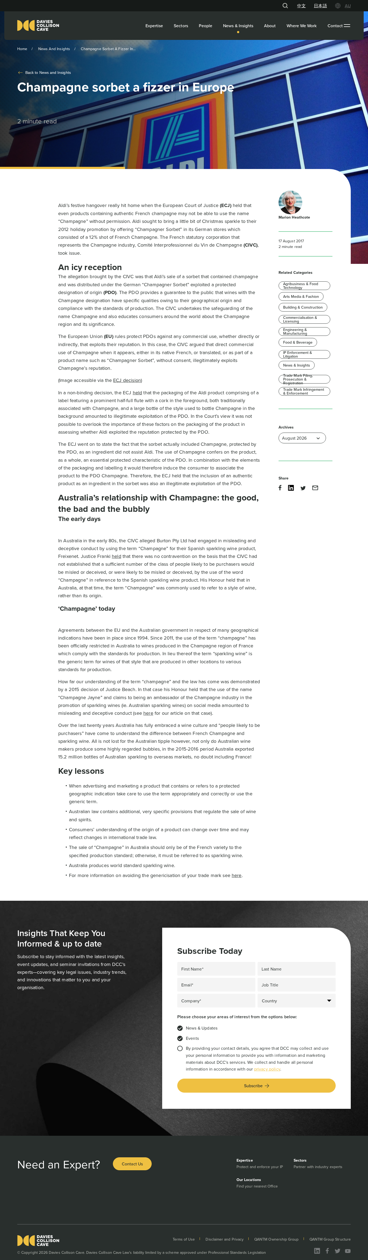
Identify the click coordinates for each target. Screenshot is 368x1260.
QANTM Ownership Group (276, 1239)
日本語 (320, 6)
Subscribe (253, 1086)
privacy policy (267, 1069)
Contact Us (132, 1164)
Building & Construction (303, 307)
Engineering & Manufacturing (295, 331)
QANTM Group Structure (330, 1239)
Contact (335, 26)
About (270, 26)
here (148, 713)
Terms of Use (184, 1239)
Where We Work (302, 26)
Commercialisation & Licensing (300, 319)
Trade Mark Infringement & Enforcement (303, 391)
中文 (301, 6)
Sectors (181, 26)
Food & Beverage (298, 342)
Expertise (154, 26)
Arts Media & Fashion (301, 296)
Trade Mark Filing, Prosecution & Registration (298, 379)
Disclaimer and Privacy (225, 1239)
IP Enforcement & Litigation (297, 354)
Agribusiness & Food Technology (300, 285)
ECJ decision (127, 380)
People (205, 26)
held (137, 392)
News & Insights (238, 26)
